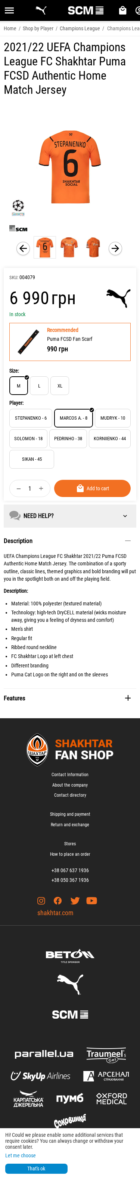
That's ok (36, 1169)
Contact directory (70, 795)
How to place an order (70, 854)
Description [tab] (18, 540)
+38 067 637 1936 (70, 870)
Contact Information (70, 774)
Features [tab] (14, 698)
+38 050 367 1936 (70, 880)
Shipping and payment (70, 814)
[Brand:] (118, 298)
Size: (14, 371)
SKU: (13, 277)
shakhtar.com (55, 913)
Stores (70, 843)
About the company (70, 785)
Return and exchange (70, 824)
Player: (16, 403)
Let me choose (20, 1155)
